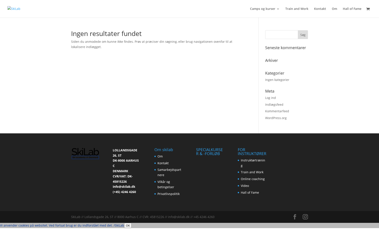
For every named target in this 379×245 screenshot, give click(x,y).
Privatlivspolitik (168, 194)
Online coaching (253, 179)
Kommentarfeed (277, 111)
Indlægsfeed (274, 104)
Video (245, 186)
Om (334, 9)
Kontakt (320, 9)
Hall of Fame (352, 9)
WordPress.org (276, 118)
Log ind (270, 98)
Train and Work (296, 9)
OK (128, 225)
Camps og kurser (262, 9)
